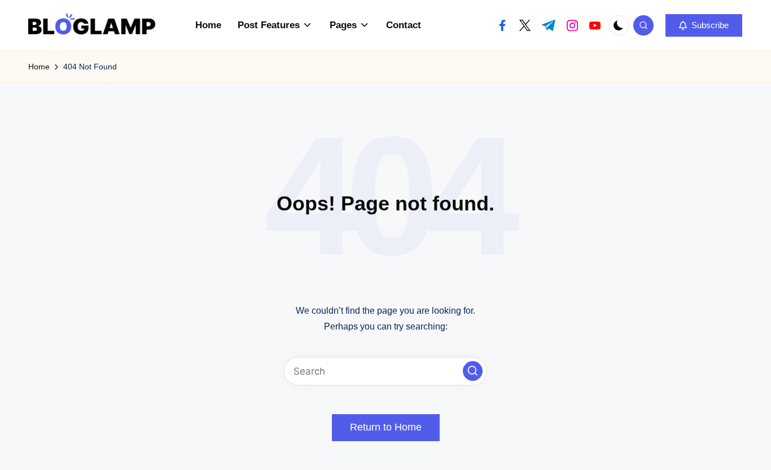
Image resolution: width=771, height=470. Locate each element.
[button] (704, 25)
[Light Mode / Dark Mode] (618, 25)
